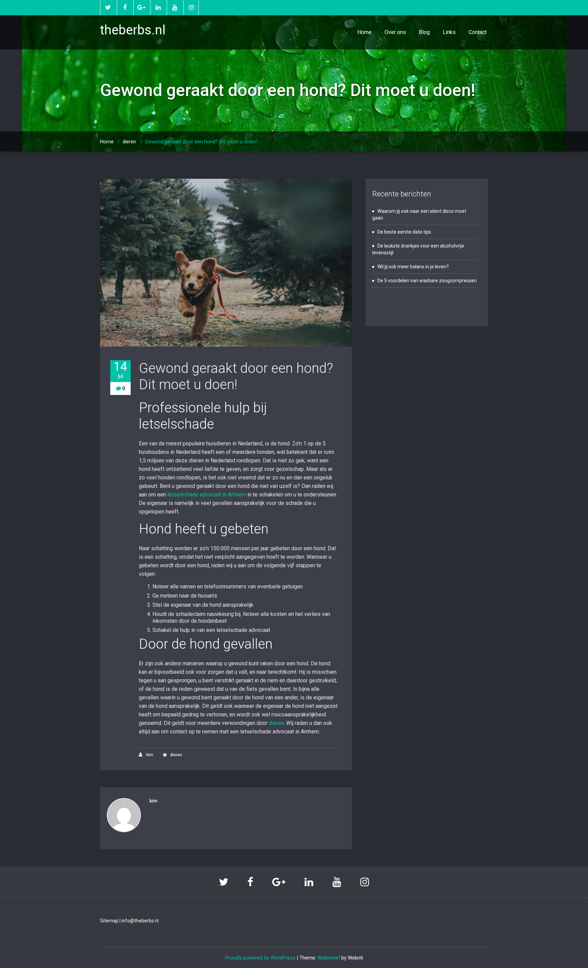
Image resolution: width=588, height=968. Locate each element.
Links (449, 32)
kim (149, 754)
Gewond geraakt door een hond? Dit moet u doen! (236, 376)
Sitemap (109, 920)
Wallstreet (328, 958)
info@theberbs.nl (140, 920)
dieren (129, 142)
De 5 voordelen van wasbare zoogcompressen (427, 280)
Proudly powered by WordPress (260, 958)
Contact (478, 32)
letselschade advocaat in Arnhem (206, 494)
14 (120, 369)
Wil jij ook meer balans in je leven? (413, 266)
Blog (424, 32)
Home (364, 32)
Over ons (395, 32)
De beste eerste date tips (404, 232)
